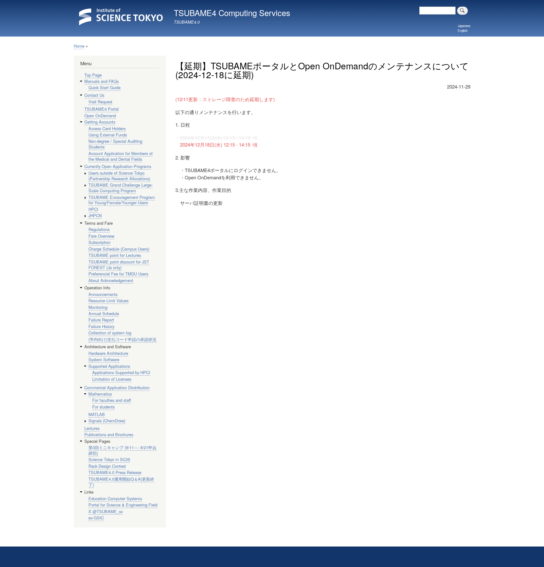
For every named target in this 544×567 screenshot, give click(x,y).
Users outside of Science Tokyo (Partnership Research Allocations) (119, 176)
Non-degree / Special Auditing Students (115, 144)
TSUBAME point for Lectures (114, 255)
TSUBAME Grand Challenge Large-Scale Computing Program (120, 188)
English (463, 30)
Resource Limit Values (108, 301)
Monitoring (97, 307)
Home (79, 46)
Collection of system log (109, 333)
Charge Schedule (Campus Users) (118, 249)
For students (103, 407)
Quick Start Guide (104, 87)
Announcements (102, 294)
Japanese (464, 26)
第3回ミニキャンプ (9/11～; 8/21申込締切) (122, 450)
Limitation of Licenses (111, 379)
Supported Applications (109, 366)
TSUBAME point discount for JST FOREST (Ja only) (118, 264)
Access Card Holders (107, 128)
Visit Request (100, 102)
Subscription (99, 242)
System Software (103, 359)
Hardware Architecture (108, 353)
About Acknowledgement (110, 280)
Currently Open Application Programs (117, 166)
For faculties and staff (111, 400)
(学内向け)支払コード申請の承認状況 (122, 339)
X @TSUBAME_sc (105, 511)
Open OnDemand (100, 116)
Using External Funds (107, 135)
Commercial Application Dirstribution (117, 388)
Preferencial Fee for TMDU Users (118, 274)
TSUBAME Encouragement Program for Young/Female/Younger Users (121, 200)
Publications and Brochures (108, 434)
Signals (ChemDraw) (106, 421)
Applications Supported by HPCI (121, 372)
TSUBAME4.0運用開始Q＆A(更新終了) (121, 482)
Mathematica (100, 394)
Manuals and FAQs (101, 81)
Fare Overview (101, 236)
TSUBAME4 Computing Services (232, 12)
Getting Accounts (99, 122)
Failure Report (101, 320)
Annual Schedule (103, 313)
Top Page (93, 75)
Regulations (99, 229)
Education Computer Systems (115, 498)
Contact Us (94, 95)
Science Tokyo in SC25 (109, 459)
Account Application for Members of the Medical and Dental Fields (120, 156)
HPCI (93, 209)
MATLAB (96, 414)
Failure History (101, 326)
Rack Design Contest (107, 466)
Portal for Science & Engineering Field (122, 505)
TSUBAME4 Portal (101, 109)
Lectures (91, 428)
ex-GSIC (96, 518)
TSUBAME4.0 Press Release (114, 472)
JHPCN (95, 215)
